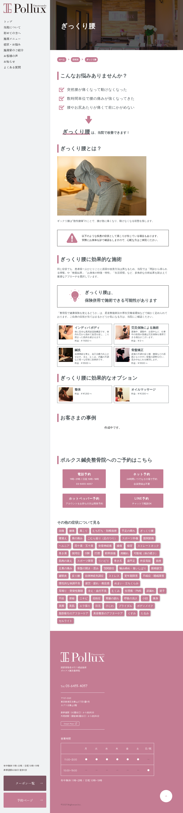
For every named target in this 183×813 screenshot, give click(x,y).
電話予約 (84, 478)
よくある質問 (12, 67)
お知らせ (9, 61)
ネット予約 (142, 478)
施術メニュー (12, 38)
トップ (8, 21)
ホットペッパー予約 (84, 501)
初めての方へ (12, 32)
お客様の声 (11, 55)
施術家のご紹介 (14, 50)
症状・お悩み (12, 44)
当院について (12, 27)
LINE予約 (142, 501)
